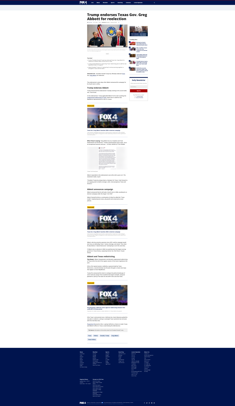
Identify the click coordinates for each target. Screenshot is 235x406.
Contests (146, 368)
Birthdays (120, 355)
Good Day (121, 352)
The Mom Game (134, 372)
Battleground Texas (135, 362)
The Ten (133, 355)
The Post (133, 356)
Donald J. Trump (104, 335)
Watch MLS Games (96, 396)
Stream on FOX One (98, 379)
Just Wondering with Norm (136, 371)
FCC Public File (147, 364)
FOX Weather (95, 361)
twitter (147, 403)
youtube (152, 403)
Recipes (120, 356)
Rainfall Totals (95, 359)
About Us (146, 352)
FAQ (145, 358)
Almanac (94, 358)
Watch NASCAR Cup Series (98, 386)
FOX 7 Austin (95, 22)
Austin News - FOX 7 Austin (85, 383)
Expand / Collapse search (154, 3)
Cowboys (107, 353)
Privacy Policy (140, 96)
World (81, 358)
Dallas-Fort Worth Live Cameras (97, 363)
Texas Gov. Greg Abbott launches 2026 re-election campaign (103, 130)
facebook (144, 403)
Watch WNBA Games (97, 394)
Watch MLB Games (96, 385)
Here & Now (133, 375)
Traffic (119, 358)
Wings (107, 361)
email (154, 403)
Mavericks (108, 356)
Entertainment (121, 359)
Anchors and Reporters (148, 355)
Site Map (146, 371)
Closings (94, 355)
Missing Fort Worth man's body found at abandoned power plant (141, 44)
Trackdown (133, 364)
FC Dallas (107, 359)
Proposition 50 (91, 324)
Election (81, 359)
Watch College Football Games (97, 383)
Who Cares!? (133, 365)
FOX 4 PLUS (146, 367)
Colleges (107, 362)
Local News (82, 353)
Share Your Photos (96, 365)
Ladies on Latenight (135, 361)
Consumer (82, 362)
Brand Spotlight (147, 370)
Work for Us (146, 361)
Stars (107, 358)
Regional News (84, 379)
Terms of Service (139, 97)
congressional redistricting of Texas (96, 97)
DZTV (132, 370)
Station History (147, 356)
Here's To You (134, 374)
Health (81, 365)
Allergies (94, 356)
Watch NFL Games (96, 381)
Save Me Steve (121, 362)
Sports (107, 352)
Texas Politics (92, 339)
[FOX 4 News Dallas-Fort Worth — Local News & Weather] (84, 2)
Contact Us (146, 353)
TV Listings (146, 362)
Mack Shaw (90, 22)
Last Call (133, 359)
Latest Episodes (135, 352)
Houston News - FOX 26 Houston (84, 382)
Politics (96, 335)
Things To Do (121, 361)
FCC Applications (147, 365)
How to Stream (147, 359)
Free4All (133, 358)
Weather (95, 352)
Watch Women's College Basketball (97, 393)
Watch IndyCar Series (97, 388)
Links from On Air (121, 353)
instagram (149, 403)
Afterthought (133, 367)
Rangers (107, 355)
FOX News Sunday (83, 367)
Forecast (94, 353)
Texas (100, 22)
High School (108, 364)
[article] (107, 118)
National (81, 356)
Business (81, 364)
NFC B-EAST (133, 368)
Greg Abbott (93, 75)
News (81, 352)
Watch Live (133, 353)
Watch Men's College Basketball (97, 390)
